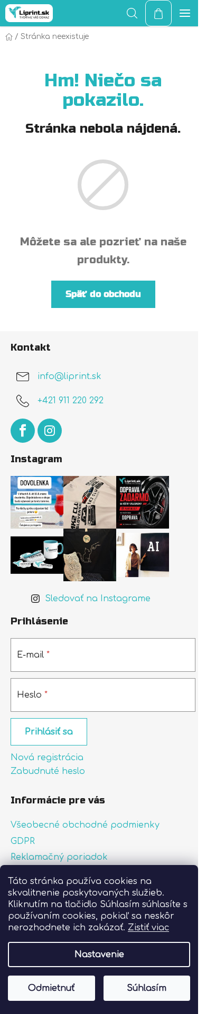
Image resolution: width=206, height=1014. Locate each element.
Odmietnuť (51, 988)
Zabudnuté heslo (48, 771)
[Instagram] (50, 431)
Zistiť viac (148, 927)
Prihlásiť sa (49, 732)
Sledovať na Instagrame (98, 598)
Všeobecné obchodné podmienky (85, 825)
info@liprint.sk (69, 376)
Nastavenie (99, 954)
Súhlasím (146, 988)
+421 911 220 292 (71, 400)
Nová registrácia (47, 757)
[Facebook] (23, 431)
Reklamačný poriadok (59, 857)
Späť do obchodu (103, 294)
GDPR (23, 841)
